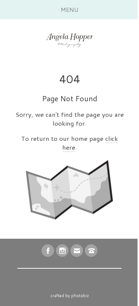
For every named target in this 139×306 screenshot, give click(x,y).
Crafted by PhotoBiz (69, 296)
